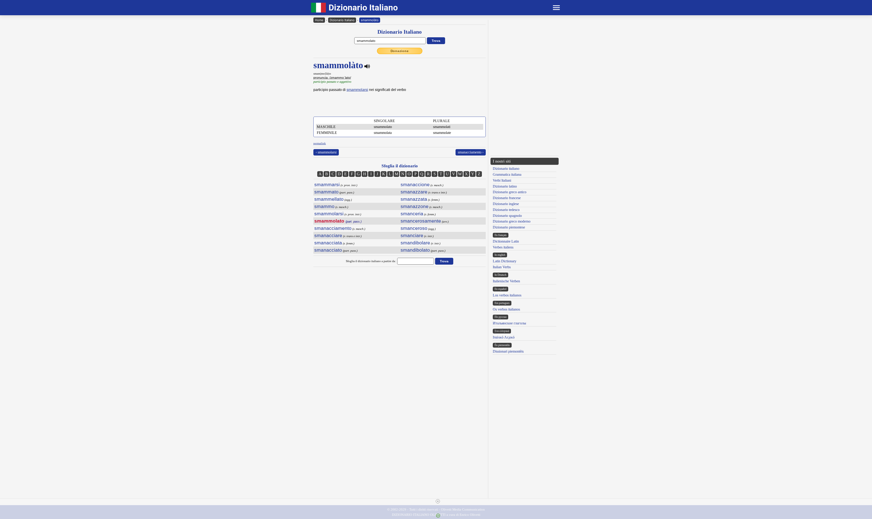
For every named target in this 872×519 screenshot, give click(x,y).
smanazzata (414, 199)
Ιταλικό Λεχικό (504, 337)
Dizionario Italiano (342, 20)
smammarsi (327, 184)
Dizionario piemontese (509, 227)
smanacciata (328, 242)
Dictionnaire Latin (506, 241)
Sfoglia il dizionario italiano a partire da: (371, 261)
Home (319, 20)
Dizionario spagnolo (507, 216)
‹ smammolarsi (326, 152)
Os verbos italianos (506, 309)
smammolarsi (357, 90)
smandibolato (415, 250)
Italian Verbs (502, 267)
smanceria (412, 213)
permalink (319, 143)
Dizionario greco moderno (511, 221)
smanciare (412, 235)
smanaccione (415, 184)
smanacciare (328, 235)
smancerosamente (421, 220)
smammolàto (370, 20)
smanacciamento (333, 228)
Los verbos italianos (507, 295)
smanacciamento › (470, 152)
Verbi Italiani (502, 180)
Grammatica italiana (507, 174)
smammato (326, 191)
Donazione (400, 51)
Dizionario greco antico (509, 192)
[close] (438, 501)
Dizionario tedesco (506, 210)
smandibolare (415, 242)
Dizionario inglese (506, 204)
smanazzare (414, 191)
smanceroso (414, 228)
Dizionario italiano (506, 168)
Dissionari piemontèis (508, 351)
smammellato (329, 199)
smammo (324, 206)
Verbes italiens (503, 247)
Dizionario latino (505, 186)
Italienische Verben (506, 281)
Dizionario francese (507, 198)
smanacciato (328, 250)
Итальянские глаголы (509, 323)
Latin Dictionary (504, 261)
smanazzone (415, 206)
